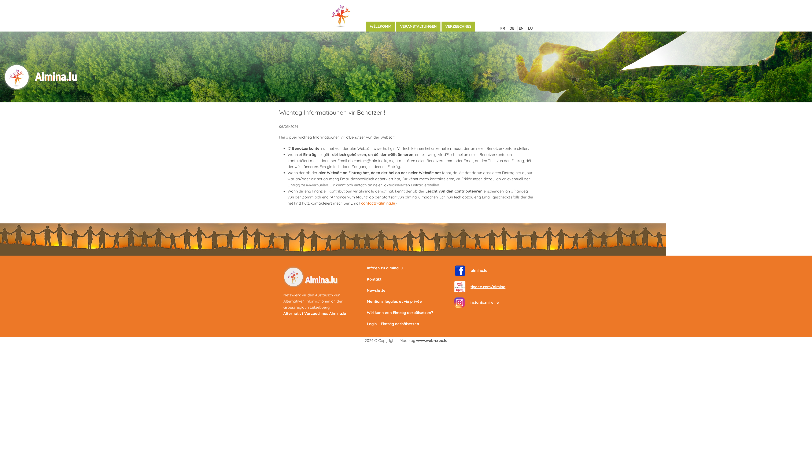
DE (511, 28)
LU (530, 28)
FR (502, 28)
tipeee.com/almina (487, 286)
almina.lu (479, 270)
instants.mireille (484, 302)
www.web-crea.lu (431, 340)
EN (521, 28)
